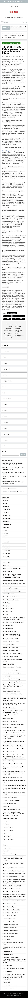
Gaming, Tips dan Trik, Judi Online (11, 638)
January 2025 (6, 548)
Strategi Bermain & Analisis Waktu (11, 891)
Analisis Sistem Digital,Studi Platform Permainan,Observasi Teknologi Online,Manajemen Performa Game (12, 576)
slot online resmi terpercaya (9, 854)
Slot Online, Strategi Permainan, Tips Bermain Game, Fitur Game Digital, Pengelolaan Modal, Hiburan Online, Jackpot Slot (14, 881)
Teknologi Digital (7, 939)
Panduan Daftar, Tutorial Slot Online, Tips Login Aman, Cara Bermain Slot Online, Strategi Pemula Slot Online (14, 736)
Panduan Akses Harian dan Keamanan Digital (13, 724)
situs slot (5, 387)
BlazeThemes (17, 995)
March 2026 (6, 506)
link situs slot (6, 369)
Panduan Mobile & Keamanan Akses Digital (13, 748)
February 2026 (6, 509)
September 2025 (7, 524)
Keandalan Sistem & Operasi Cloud (11, 691)
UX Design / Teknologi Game (10, 985)
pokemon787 (6, 806)
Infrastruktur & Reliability (9, 644)
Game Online (6, 614)
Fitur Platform (6, 603)
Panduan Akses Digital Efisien (10, 721)
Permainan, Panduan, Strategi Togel (11, 800)
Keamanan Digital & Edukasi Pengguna (12, 679)
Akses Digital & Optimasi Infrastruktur (12, 568)
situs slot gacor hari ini (8, 839)
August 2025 (6, 527)
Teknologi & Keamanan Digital (10, 927)
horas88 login (6, 151)
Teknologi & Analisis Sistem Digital (11, 909)
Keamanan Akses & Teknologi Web (11, 670)
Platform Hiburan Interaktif (9, 803)
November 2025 (6, 518)
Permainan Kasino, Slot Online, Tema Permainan (14, 785)
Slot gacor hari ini (7, 381)
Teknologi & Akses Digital (9, 907)
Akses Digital (6, 565)
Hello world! (20, 491)
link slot (5, 375)
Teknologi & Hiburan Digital (9, 921)
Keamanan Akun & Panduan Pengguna (12, 673)
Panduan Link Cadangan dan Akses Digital (13, 745)
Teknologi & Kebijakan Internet (10, 930)
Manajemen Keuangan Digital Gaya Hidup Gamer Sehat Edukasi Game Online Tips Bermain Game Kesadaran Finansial (14, 698)
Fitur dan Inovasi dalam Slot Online (11, 597)
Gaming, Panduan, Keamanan (10, 631)
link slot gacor (6, 351)
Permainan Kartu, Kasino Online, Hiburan (12, 777)
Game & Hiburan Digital (8, 608)
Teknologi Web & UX (8, 954)
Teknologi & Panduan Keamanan (11, 43)
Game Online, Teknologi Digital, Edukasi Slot (13, 622)
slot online (5, 422)
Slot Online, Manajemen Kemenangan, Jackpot (14, 873)
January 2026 (6, 512)
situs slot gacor (6, 398)
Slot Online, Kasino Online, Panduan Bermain (13, 870)
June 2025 (5, 533)
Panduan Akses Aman (8, 718)
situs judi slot (6, 824)
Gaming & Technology (8, 625)
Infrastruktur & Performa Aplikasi (11, 641)
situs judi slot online (8, 830)
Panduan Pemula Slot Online (9, 751)
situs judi (5, 821)
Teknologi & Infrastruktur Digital (10, 924)
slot (4, 392)
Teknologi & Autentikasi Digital (10, 912)
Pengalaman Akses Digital (9, 761)
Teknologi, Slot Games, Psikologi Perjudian (13, 968)
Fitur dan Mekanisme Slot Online (11, 600)
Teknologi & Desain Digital (9, 915)
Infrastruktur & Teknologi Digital (10, 650)
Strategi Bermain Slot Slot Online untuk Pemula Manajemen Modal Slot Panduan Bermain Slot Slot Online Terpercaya (14, 896)
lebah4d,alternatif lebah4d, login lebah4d (12, 694)
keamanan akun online (19, 316)
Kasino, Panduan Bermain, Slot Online (12, 667)
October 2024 (6, 557)
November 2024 (6, 554)
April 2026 (5, 503)
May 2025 (5, 536)
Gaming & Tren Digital (8, 628)
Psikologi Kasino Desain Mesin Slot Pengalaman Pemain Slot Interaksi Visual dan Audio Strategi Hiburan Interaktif (14, 814)
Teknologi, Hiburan (7, 965)
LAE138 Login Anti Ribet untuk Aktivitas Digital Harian (12, 1)
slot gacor (5, 357)
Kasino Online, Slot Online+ (9, 664)
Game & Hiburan (7, 606)
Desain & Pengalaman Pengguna (10, 588)
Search (4, 451)
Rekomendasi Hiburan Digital (10, 818)
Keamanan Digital (7, 676)
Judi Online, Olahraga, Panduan (10, 656)
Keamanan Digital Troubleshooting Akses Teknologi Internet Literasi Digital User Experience (13, 686)
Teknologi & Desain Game (9, 918)
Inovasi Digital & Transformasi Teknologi (12, 653)
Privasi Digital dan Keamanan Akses (11, 809)
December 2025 (6, 515)
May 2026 (5, 500)
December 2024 (6, 551)
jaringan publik (7, 316)
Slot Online (5, 851)
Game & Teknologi (7, 611)
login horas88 (6, 318)
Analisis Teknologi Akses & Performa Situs (13, 580)
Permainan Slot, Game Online (10, 797)
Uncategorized (6, 982)
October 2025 (6, 521)
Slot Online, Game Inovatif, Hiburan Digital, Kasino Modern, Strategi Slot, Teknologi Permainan (13, 858)
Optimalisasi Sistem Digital (9, 708)
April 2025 (5, 539)
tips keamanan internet (18, 318)
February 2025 (6, 545)
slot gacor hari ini (7, 848)
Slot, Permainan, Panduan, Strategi (11, 888)
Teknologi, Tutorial (7, 971)
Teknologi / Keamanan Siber (9, 904)
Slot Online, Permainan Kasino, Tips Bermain (13, 876)
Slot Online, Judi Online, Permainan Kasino (13, 867)
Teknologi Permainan (8, 951)
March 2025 (6, 542)
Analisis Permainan (7, 571)
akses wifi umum (12, 313)
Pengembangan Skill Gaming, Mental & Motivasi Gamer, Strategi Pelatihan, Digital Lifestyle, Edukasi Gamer (14, 773)
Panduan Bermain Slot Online (10, 727)
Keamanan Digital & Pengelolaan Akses (12, 682)
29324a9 (6, 56)
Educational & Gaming (8, 594)
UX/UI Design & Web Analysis (10, 988)
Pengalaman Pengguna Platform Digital (12, 764)
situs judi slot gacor (7, 827)
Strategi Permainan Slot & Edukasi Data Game (14, 901)
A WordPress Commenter (9, 491)
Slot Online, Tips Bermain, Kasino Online (12, 885)
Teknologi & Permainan (8, 936)
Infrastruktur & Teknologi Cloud (10, 647)
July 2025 (5, 530)
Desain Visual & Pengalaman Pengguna (12, 591)
